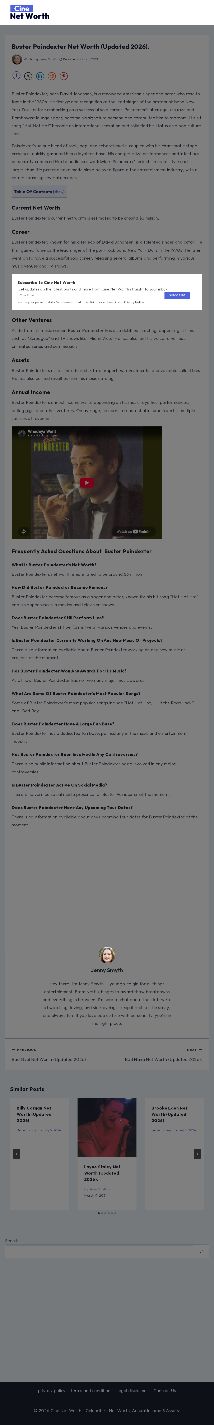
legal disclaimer (133, 1390)
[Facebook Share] (16, 75)
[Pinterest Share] (64, 76)
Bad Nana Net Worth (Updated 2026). (163, 1054)
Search (12, 1240)
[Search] (201, 1251)
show (58, 191)
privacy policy (52, 1390)
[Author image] (17, 59)
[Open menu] (201, 12)
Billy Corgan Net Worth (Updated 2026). (34, 1114)
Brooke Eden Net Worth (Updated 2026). (170, 1114)
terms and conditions (91, 1390)
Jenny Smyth (48, 59)
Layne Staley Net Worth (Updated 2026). (102, 1173)
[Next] (197, 1154)
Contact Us (164, 1390)
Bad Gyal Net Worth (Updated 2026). (49, 1054)
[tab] (99, 1213)
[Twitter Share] (28, 76)
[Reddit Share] (52, 76)
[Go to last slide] (16, 1154)
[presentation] (107, 1127)
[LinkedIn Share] (40, 76)
